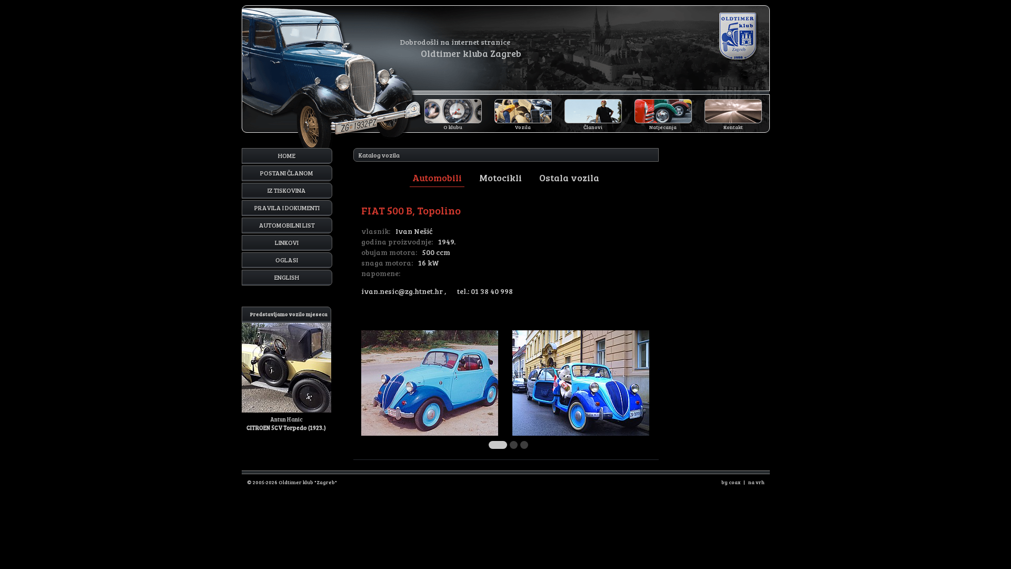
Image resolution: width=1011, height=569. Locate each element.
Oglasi (286, 260)
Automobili (437, 177)
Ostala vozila (569, 177)
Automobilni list (287, 225)
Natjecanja (663, 127)
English (286, 277)
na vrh (756, 482)
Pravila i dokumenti (287, 207)
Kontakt (733, 127)
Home (286, 155)
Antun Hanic (287, 370)
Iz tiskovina (286, 190)
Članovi (592, 127)
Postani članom (286, 173)
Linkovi (287, 242)
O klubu (452, 127)
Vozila (523, 127)
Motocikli (500, 177)
